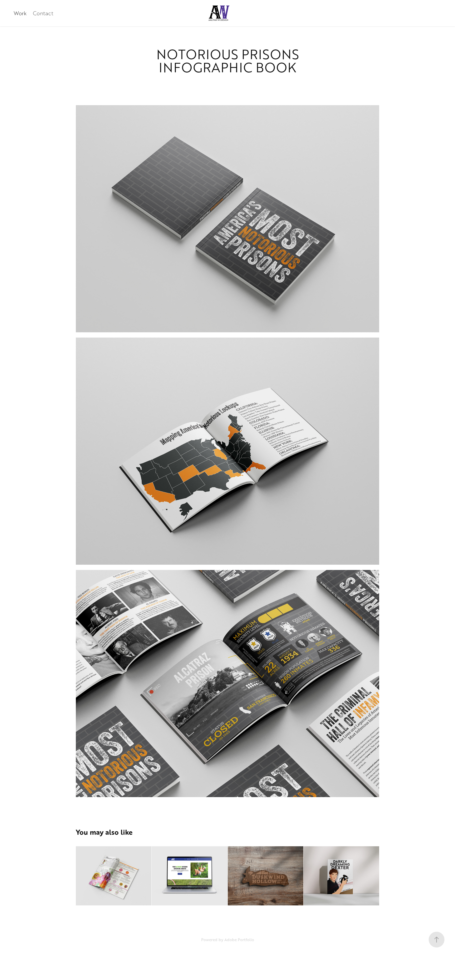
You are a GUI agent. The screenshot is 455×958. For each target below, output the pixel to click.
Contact (43, 13)
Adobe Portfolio (239, 939)
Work (20, 13)
